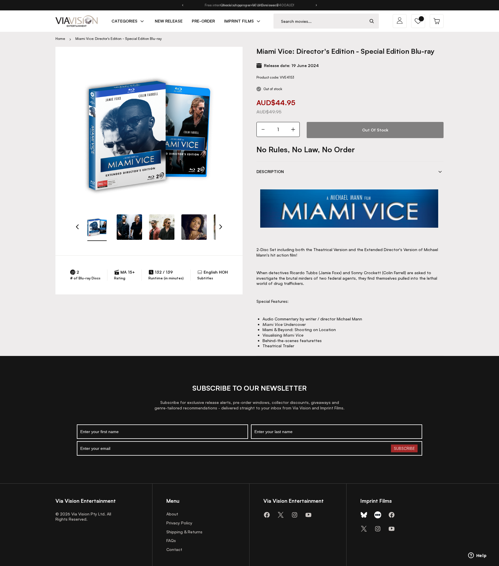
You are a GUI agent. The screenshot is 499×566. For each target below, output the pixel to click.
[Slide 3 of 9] (162, 227)
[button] (418, 21)
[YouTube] (308, 514)
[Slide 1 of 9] (97, 227)
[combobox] (319, 21)
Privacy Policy (179, 522)
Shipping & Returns (184, 531)
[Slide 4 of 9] (194, 227)
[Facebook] (266, 514)
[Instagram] (294, 514)
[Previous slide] (182, 5)
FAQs (171, 540)
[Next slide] (316, 5)
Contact (174, 549)
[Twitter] (280, 514)
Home (60, 38)
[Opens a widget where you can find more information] (477, 556)
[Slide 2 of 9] (129, 227)
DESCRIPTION (270, 171)
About (172, 513)
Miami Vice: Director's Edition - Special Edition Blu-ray (118, 38)
